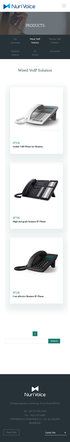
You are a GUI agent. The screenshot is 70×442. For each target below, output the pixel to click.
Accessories (55, 51)
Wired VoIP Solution (35, 41)
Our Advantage (15, 41)
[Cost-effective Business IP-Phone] (36, 263)
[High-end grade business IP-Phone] (36, 188)
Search (54, 341)
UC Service (35, 53)
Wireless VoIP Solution (55, 41)
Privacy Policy (11, 432)
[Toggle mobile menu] (64, 5)
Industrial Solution (15, 53)
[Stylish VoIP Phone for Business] (36, 113)
